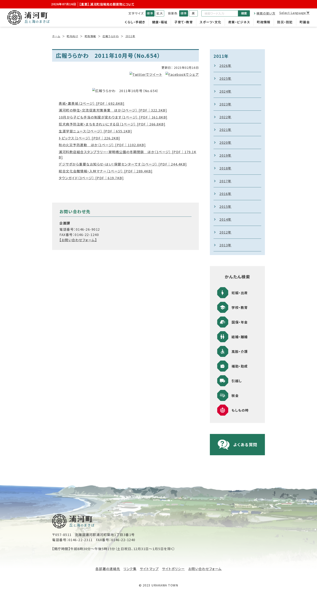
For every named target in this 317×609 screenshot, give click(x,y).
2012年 (225, 232)
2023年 (225, 104)
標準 (150, 13)
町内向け (72, 36)
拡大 (159, 13)
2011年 (130, 36)
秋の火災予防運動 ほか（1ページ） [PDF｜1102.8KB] (102, 144)
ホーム (56, 36)
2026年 (225, 65)
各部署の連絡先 (107, 568)
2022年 (225, 116)
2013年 (225, 245)
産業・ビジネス (239, 22)
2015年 (225, 206)
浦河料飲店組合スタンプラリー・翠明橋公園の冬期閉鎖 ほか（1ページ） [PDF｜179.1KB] (127, 154)
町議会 (305, 22)
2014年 (225, 219)
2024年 (225, 91)
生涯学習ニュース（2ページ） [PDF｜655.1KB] (95, 131)
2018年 (225, 168)
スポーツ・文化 (210, 22)
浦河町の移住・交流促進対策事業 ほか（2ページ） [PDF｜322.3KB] (113, 110)
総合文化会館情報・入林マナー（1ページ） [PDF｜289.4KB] (105, 171)
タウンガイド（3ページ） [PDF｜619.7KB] (91, 177)
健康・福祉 (160, 22)
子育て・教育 (183, 22)
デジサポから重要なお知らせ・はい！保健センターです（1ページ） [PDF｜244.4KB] (123, 164)
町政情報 (263, 22)
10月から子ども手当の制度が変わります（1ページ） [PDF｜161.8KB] (113, 117)
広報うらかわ (111, 36)
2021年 (225, 129)
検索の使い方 (265, 13)
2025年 (225, 78)
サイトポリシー (173, 568)
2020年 (225, 142)
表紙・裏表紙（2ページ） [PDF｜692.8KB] (91, 103)
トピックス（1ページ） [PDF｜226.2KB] (89, 138)
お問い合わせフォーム (205, 568)
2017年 (225, 181)
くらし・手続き (135, 22)
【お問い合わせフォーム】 (78, 239)
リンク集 (129, 568)
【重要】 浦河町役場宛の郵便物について (106, 4)
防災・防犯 (285, 22)
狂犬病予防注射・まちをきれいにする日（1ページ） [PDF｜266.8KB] (112, 124)
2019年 (225, 155)
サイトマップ (149, 568)
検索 (244, 13)
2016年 (225, 193)
